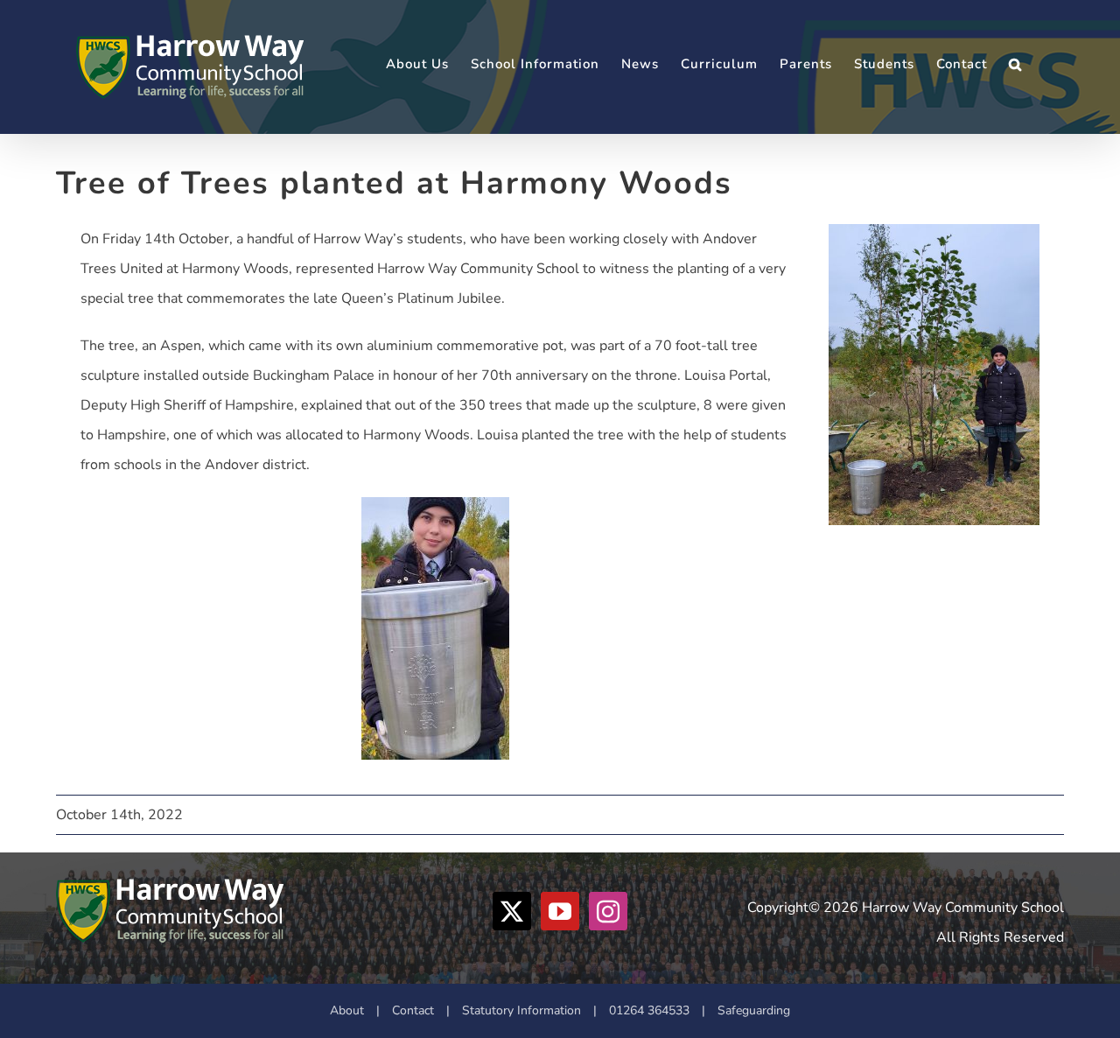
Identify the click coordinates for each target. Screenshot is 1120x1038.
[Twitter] (512, 911)
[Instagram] (608, 911)
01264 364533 (649, 1010)
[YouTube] (560, 911)
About (347, 1010)
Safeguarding (754, 1010)
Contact (413, 1010)
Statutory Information (521, 1010)
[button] (1015, 64)
